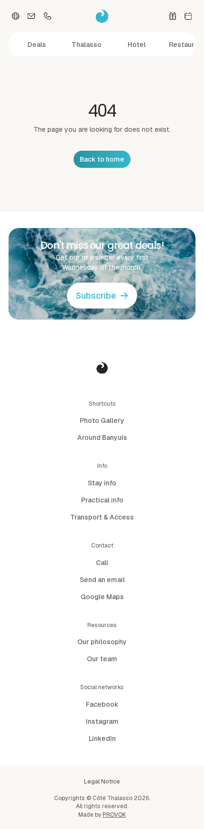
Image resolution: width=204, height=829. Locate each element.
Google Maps (102, 596)
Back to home (102, 159)
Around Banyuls (102, 437)
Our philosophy (102, 642)
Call (102, 562)
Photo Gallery (102, 420)
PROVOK (114, 815)
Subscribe (96, 295)
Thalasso (87, 44)
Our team (102, 659)
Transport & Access (102, 517)
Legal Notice (102, 781)
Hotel (137, 44)
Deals (37, 44)
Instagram (102, 721)
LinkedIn (102, 738)
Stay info (102, 483)
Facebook (102, 704)
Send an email (102, 579)
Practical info (102, 500)
